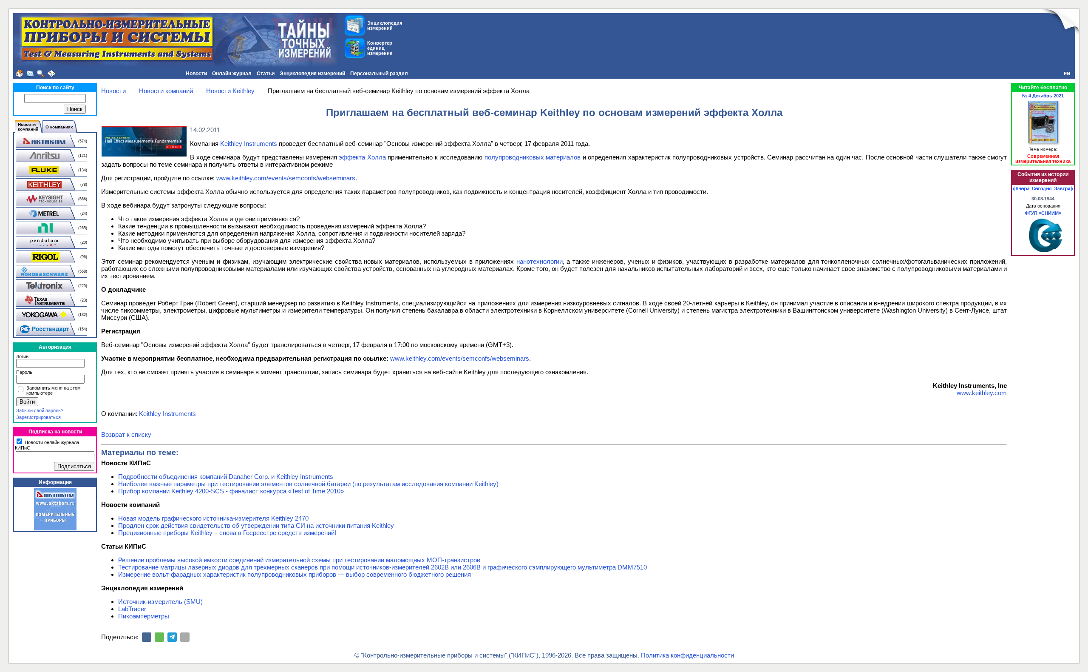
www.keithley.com (982, 392)
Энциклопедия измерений (312, 74)
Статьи (266, 74)
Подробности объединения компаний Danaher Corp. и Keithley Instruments (225, 476)
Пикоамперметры (143, 616)
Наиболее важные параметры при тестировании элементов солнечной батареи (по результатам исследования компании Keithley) (308, 483)
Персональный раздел (379, 74)
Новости (196, 74)
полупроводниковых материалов (532, 157)
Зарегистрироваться (38, 417)
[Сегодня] (1041, 189)
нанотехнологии (539, 261)
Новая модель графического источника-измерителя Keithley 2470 (213, 518)
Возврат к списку (126, 434)
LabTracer (132, 608)
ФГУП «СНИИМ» (1043, 213)
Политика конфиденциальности (687, 655)
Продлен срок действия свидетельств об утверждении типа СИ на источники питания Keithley (256, 525)
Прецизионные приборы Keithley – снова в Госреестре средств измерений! (227, 532)
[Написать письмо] (30, 73)
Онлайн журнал (232, 74)
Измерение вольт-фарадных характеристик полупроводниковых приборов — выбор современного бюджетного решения (294, 574)
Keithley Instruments (248, 143)
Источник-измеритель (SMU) (160, 601)
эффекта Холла (362, 157)
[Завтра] (1063, 189)
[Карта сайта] (51, 73)
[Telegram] (172, 637)
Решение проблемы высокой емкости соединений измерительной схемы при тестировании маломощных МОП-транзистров (299, 560)
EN (1067, 73)
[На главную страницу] (19, 73)
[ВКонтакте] (146, 637)
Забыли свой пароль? (39, 410)
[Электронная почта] (185, 637)
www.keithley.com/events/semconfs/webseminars (285, 178)
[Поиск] (41, 73)
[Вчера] (1021, 189)
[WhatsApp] (159, 637)
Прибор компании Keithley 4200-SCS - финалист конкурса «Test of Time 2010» (231, 491)
